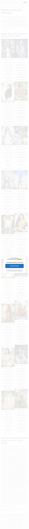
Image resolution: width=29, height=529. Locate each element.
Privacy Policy (19, 271)
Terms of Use (11, 271)
